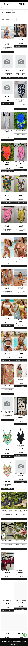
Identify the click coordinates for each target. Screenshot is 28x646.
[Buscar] (26, 8)
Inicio (2, 11)
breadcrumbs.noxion (20, 11)
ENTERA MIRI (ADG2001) (7, 480)
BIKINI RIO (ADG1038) (20, 570)
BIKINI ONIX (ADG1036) (21, 600)
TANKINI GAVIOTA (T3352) (20, 69)
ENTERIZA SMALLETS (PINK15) (20, 100)
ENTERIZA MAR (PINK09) (21, 130)
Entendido (14, 644)
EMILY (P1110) (7, 385)
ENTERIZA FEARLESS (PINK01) (20, 225)
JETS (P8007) (21, 319)
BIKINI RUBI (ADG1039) (7, 570)
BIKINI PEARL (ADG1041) (7, 540)
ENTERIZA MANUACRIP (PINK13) (7, 131)
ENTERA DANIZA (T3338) (7, 94)
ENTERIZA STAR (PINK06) (20, 161)
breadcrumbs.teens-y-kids (7, 12)
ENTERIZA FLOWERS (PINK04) (20, 193)
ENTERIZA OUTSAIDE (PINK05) (7, 193)
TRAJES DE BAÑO (9, 11)
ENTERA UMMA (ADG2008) (7, 411)
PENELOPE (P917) (7, 257)
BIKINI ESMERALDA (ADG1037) (7, 601)
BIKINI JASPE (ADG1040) (21, 540)
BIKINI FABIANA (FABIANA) (21, 37)
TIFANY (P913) (21, 257)
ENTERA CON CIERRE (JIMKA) (7, 43)
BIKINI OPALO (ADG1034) (20, 631)
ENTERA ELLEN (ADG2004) (21, 415)
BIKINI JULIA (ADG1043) (7, 510)
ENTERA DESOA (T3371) (7, 69)
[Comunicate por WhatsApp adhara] (25, 635)
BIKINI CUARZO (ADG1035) (7, 631)
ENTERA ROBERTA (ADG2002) (21, 446)
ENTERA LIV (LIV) (20, 377)
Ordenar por (3, 16)
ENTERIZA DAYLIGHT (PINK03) (7, 225)
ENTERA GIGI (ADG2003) (7, 447)
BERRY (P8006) (7, 351)
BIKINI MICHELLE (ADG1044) (21, 473)
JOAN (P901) (21, 287)
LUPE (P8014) (7, 316)
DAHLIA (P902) (7, 287)
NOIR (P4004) (21, 351)
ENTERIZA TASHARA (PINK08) (7, 162)
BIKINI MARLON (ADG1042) (21, 510)
